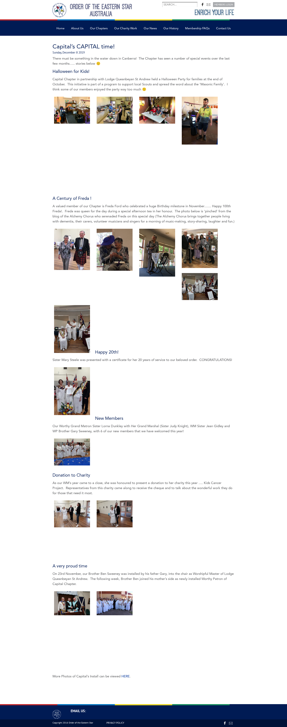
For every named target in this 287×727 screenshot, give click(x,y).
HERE (125, 676)
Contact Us (223, 28)
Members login (223, 4)
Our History (170, 28)
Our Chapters (99, 28)
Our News (150, 28)
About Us (77, 28)
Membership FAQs (197, 28)
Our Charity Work (125, 28)
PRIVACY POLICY (115, 723)
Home (60, 28)
